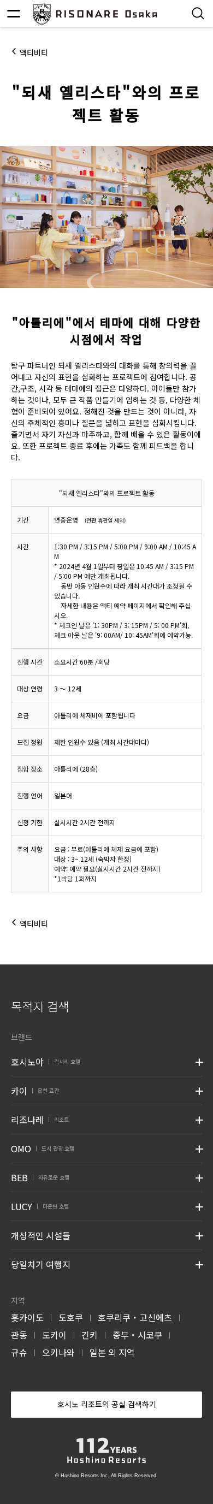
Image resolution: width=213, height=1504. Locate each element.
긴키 (89, 1334)
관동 (19, 1334)
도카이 (54, 1334)
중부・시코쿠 (137, 1334)
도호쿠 (70, 1317)
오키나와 (58, 1352)
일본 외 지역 (112, 1352)
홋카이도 (27, 1317)
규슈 (19, 1352)
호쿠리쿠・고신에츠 (135, 1317)
